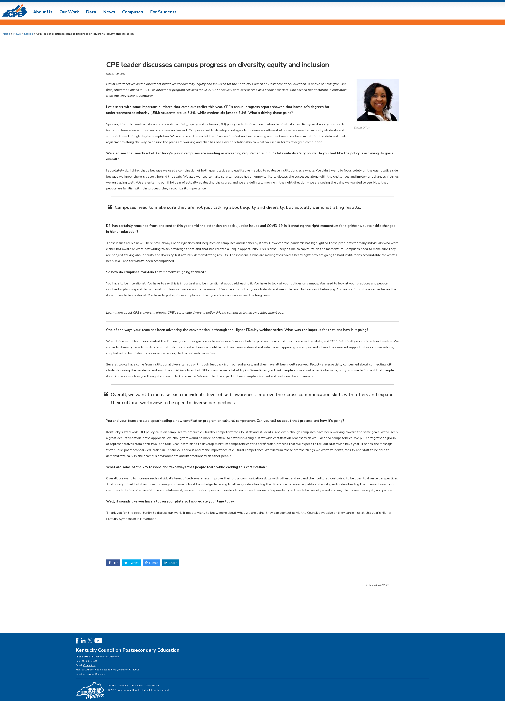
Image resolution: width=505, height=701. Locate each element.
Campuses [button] (132, 12)
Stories (28, 34)
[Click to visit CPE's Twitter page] (90, 640)
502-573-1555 (92, 656)
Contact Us (89, 665)
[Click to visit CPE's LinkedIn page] (83, 640)
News (17, 34)
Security (123, 685)
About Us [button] (42, 12)
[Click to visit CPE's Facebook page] (77, 640)
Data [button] (91, 12)
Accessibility (152, 685)
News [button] (109, 12)
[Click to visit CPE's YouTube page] (98, 640)
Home (6, 34)
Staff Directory (111, 656)
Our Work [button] (69, 12)
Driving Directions (96, 674)
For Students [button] (163, 12)
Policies (112, 685)
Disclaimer (137, 685)
